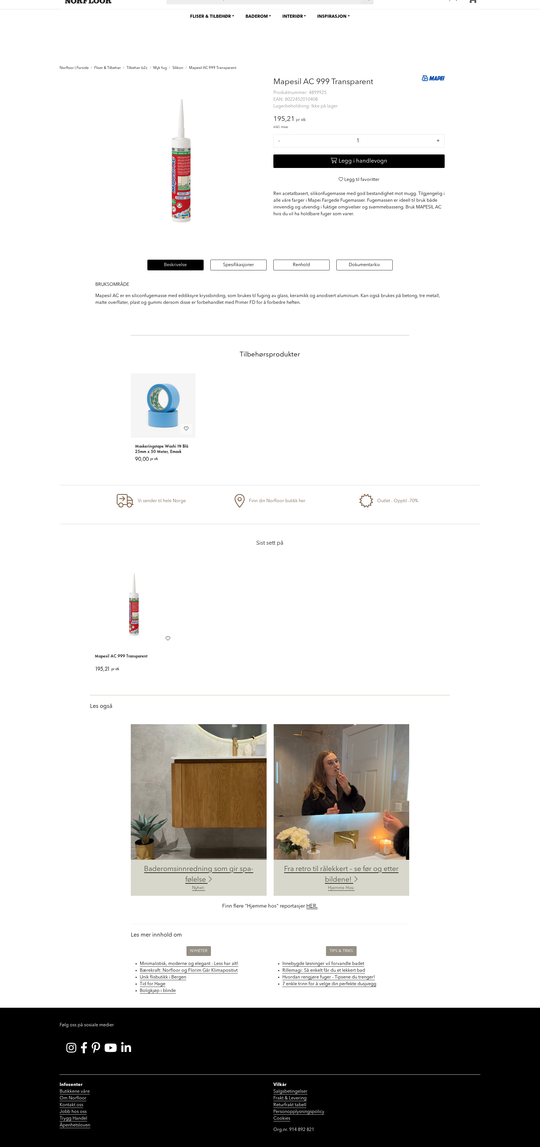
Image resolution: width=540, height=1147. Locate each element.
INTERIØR (292, 17)
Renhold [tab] (301, 265)
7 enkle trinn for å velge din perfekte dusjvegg (329, 984)
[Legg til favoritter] (186, 429)
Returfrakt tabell (289, 1105)
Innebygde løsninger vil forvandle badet (323, 964)
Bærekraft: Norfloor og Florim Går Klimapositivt (189, 970)
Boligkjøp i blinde (158, 991)
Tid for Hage (152, 984)
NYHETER (198, 951)
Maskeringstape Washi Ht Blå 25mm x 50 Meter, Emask (161, 448)
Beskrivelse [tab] (175, 265)
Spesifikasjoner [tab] (238, 265)
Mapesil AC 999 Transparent (121, 656)
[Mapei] (433, 78)
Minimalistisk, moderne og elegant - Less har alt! (189, 964)
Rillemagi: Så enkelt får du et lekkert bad (323, 970)
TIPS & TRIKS (341, 951)
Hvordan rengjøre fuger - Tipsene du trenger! (328, 977)
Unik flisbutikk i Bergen (163, 977)
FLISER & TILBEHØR (210, 17)
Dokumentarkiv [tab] (364, 265)
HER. (312, 906)
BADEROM (257, 17)
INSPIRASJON (331, 17)
